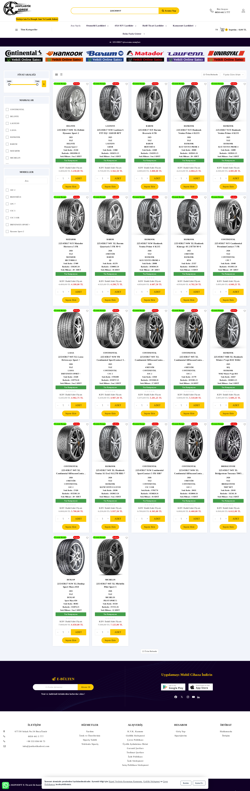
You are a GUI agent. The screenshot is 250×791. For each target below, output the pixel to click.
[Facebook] (175, 697)
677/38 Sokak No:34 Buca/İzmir (31, 731)
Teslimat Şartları (135, 752)
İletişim (226, 736)
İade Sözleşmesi (135, 761)
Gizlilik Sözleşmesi (135, 736)
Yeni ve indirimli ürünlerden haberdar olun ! (63, 694)
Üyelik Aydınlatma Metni (135, 744)
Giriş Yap (180, 731)
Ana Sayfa (75, 25)
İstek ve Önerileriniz (89, 736)
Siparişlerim (180, 736)
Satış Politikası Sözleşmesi (135, 765)
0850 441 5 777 (36, 736)
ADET (78, 178)
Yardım (90, 731)
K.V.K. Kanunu (135, 731)
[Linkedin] (198, 697)
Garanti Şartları (135, 748)
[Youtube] (193, 697)
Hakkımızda (226, 731)
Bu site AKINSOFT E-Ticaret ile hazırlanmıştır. (27, 785)
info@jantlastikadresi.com (36, 746)
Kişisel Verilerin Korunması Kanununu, (126, 781)
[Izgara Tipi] (56, 74)
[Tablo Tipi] (61, 74)
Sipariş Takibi (90, 740)
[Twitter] (182, 697)
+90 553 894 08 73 (35, 741)
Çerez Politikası (135, 740)
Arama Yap (170, 11)
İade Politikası (135, 757)
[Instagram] (188, 697)
